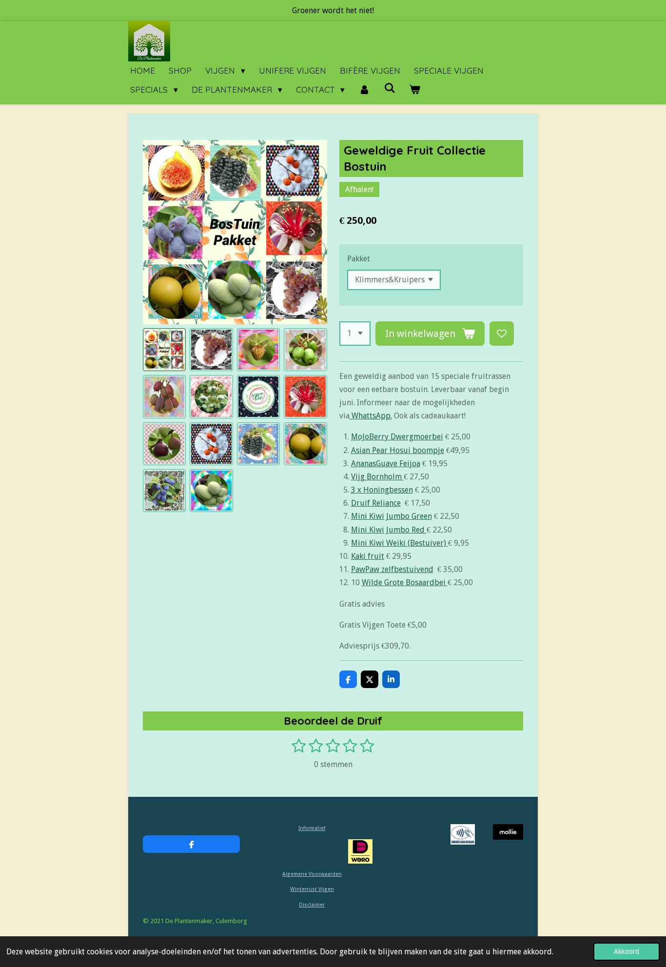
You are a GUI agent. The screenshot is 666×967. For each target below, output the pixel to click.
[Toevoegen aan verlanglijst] (502, 333)
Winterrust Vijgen (312, 889)
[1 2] (355, 333)
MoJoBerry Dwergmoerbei (397, 436)
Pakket (358, 258)
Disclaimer (312, 905)
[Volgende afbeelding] (312, 232)
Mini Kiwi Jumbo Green (391, 516)
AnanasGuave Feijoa (385, 463)
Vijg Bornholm (377, 476)
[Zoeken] (389, 88)
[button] (164, 349)
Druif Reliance (376, 503)
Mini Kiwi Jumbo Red (389, 529)
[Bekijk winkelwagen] (415, 89)
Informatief (311, 828)
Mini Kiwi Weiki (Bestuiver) (399, 543)
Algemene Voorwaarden (312, 874)
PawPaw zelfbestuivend (392, 569)
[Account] (364, 89)
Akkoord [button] (626, 951)
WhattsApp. (371, 415)
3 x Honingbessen (382, 489)
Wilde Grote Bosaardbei (405, 582)
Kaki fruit (367, 556)
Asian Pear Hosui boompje (397, 450)
